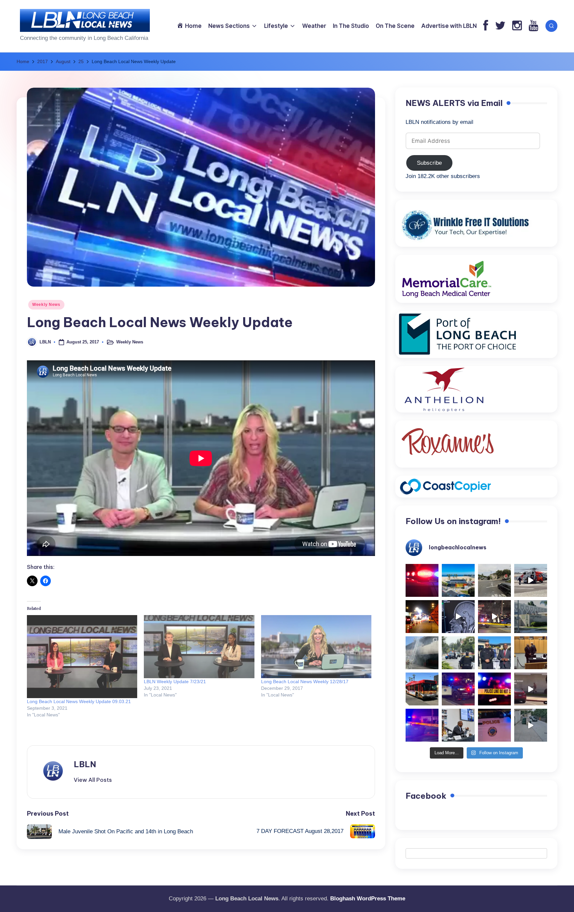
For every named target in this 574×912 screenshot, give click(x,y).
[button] (93, 779)
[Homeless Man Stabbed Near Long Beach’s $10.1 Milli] (458, 580)
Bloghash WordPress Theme (367, 898)
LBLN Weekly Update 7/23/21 (175, 681)
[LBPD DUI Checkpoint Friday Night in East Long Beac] (422, 616)
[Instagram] (517, 26)
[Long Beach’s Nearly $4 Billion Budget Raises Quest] (530, 652)
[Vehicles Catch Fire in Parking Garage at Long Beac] (422, 652)
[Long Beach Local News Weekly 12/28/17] (316, 646)
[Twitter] (500, 26)
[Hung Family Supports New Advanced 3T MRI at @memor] (458, 616)
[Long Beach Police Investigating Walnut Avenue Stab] (494, 689)
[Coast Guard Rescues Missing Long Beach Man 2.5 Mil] (530, 580)
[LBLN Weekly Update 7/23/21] (199, 646)
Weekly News (46, 304)
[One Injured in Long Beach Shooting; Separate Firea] (494, 725)
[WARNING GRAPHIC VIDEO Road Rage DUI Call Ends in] (530, 689)
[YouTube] (533, 26)
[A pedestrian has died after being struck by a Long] (422, 689)
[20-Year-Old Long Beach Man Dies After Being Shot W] (494, 580)
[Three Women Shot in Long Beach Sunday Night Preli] (494, 616)
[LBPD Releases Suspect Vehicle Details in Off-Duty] (530, 725)
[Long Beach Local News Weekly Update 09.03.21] (82, 656)
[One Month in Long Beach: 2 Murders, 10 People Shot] (458, 652)
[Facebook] (485, 26)
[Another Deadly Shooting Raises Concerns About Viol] (494, 652)
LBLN (85, 764)
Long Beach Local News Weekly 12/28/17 (304, 681)
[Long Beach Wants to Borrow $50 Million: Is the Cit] (530, 616)
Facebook (426, 796)
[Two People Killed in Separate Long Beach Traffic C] (422, 580)
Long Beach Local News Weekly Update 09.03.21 (79, 701)
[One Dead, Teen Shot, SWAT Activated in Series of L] (422, 725)
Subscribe (429, 163)
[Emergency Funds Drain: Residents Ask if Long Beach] (458, 725)
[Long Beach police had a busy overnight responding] (458, 689)
